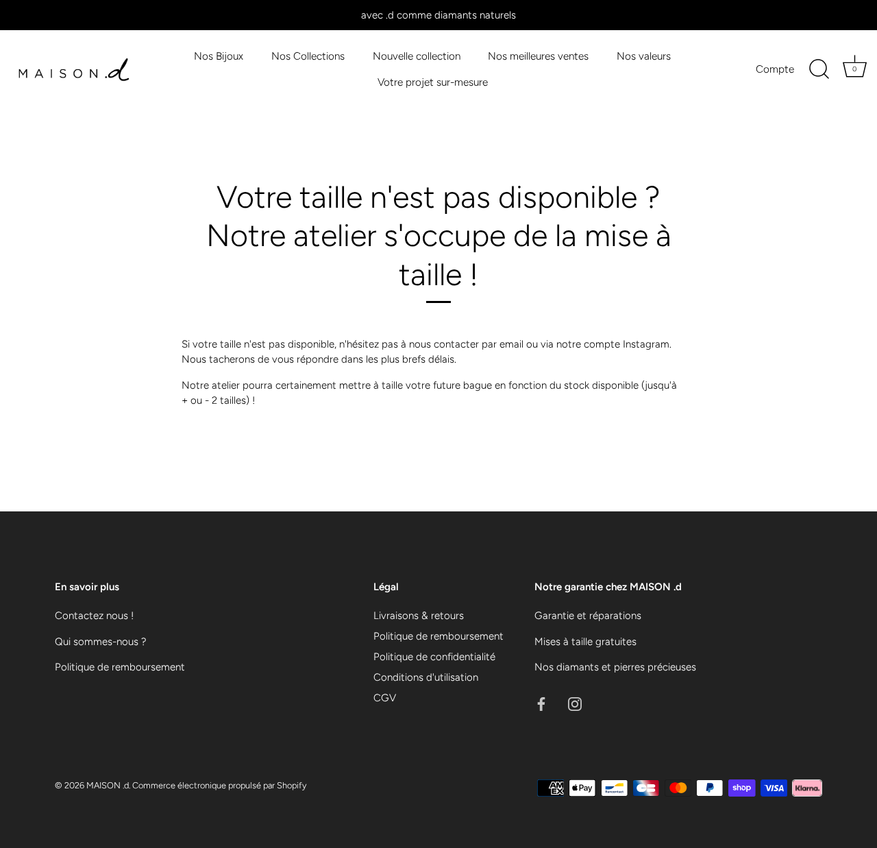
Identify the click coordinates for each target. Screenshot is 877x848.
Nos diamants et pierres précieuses (615, 667)
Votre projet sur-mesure (433, 81)
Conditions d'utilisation (425, 677)
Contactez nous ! (94, 615)
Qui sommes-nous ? (101, 641)
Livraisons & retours (418, 615)
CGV (384, 698)
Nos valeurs (644, 55)
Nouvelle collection (416, 55)
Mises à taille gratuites (585, 641)
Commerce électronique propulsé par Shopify (219, 785)
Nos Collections (308, 55)
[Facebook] (541, 703)
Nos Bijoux (218, 55)
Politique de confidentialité (434, 657)
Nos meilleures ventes (538, 55)
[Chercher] (819, 69)
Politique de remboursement (120, 667)
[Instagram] (575, 703)
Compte (775, 68)
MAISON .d (107, 785)
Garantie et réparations (587, 615)
